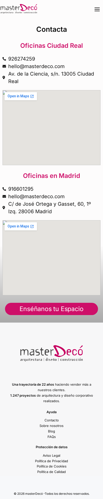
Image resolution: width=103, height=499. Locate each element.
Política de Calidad (51, 472)
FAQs (52, 437)
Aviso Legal (51, 455)
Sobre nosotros (52, 426)
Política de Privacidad (51, 461)
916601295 (21, 189)
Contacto (51, 420)
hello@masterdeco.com (36, 66)
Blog (51, 431)
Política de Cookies (51, 466)
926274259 (21, 59)
